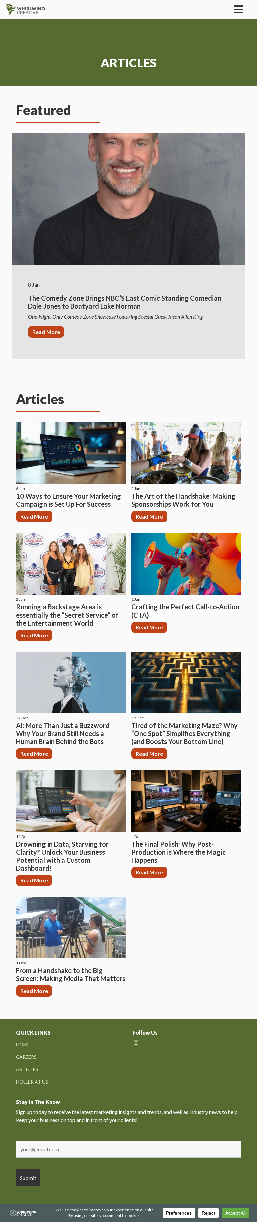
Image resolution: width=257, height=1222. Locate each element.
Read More (46, 331)
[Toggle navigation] (238, 9)
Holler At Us (32, 1082)
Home (23, 1044)
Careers (26, 1057)
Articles (27, 1069)
